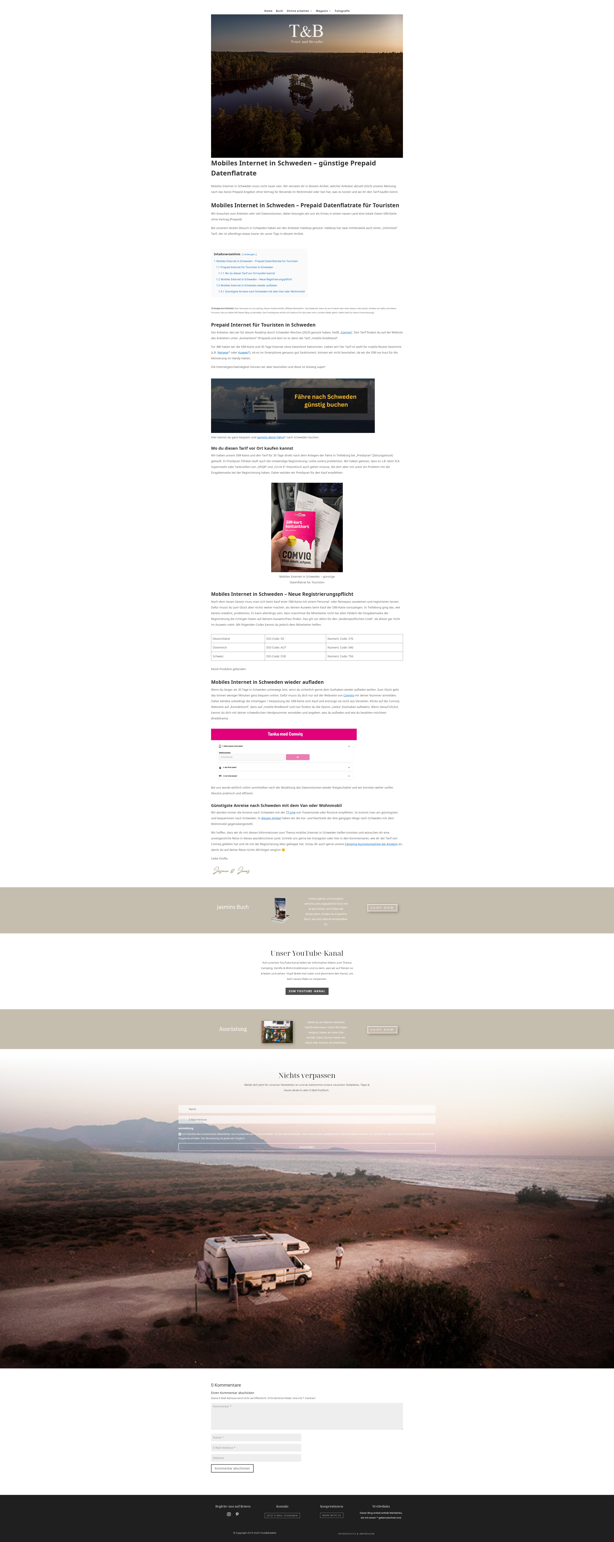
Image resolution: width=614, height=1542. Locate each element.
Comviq (348, 695)
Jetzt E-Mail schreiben (282, 1515)
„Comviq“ (346, 332)
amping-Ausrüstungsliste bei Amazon (372, 844)
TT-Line (290, 812)
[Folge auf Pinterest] (237, 1514)
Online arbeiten (298, 11)
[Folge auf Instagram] (229, 1514)
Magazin (322, 11)
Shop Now (382, 1029)
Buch (279, 11)
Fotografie (342, 11)
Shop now (382, 907)
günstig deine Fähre (270, 437)
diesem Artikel (271, 818)
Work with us (331, 1515)
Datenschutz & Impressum (356, 1533)
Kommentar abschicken (232, 1468)
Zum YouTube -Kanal (307, 991)
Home (268, 11)
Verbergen (249, 254)
